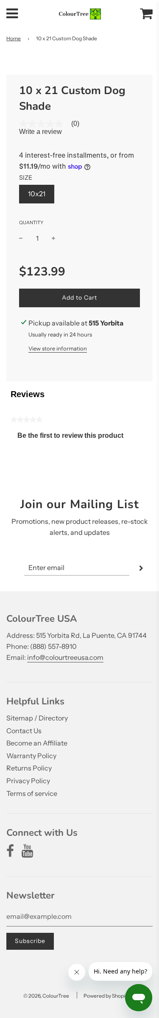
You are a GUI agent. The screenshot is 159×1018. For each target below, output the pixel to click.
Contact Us (24, 730)
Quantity (31, 222)
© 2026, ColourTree (46, 996)
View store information (57, 348)
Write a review (40, 131)
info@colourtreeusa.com (65, 657)
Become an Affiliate (36, 743)
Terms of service (31, 793)
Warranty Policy (31, 755)
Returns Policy (29, 768)
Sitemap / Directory (37, 718)
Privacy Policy (28, 780)
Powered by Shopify (106, 996)
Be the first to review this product (73, 437)
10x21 (36, 193)
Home (13, 38)
